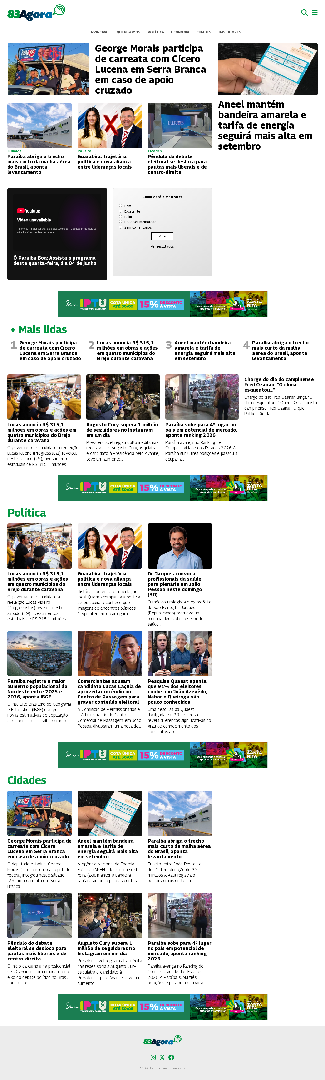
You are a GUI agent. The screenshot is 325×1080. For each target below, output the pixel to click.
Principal (100, 32)
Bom (127, 206)
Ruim (128, 217)
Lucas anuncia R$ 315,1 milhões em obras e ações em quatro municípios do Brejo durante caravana (127, 350)
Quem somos (129, 32)
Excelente (132, 211)
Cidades (204, 32)
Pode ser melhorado (140, 222)
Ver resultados (162, 246)
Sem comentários (138, 227)
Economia (180, 32)
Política (156, 32)
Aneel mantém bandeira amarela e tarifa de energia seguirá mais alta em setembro (205, 350)
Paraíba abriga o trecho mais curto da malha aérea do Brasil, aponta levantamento (280, 350)
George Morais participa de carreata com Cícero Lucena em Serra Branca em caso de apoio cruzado (50, 350)
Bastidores (230, 32)
